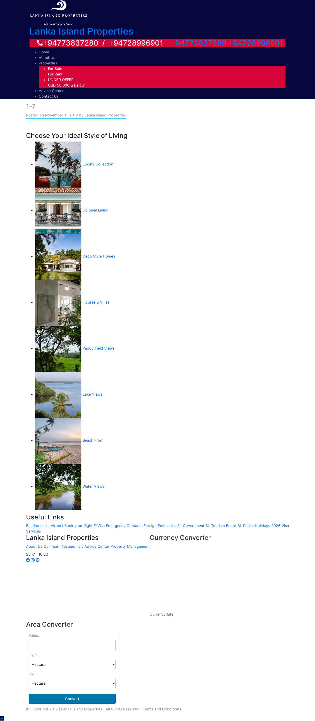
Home (44, 52)
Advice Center (51, 90)
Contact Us (49, 96)
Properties (48, 63)
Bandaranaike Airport (44, 525)
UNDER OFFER (61, 79)
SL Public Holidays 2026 (259, 525)
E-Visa (99, 525)
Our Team (52, 546)
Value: (34, 635)
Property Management (130, 546)
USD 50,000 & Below (66, 85)
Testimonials (72, 546)
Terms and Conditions (162, 709)
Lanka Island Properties (81, 31)
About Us (47, 57)
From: (34, 655)
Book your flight (78, 525)
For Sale (55, 68)
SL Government (190, 525)
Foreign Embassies (160, 525)
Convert (72, 698)
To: (31, 674)
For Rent (55, 74)
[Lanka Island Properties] (58, 12)
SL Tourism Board (220, 525)
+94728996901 (255, 42)
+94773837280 (198, 42)
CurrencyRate (161, 614)
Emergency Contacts (124, 525)
